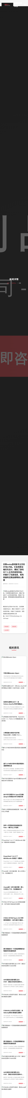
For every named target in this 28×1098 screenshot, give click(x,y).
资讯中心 (14, 283)
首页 (8, 283)
